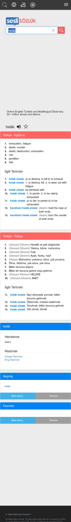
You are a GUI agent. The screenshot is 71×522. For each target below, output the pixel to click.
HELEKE (35, 274)
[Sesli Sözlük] (5, 5)
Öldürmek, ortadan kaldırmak (43, 302)
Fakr (33, 252)
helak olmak (16, 189)
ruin (11, 154)
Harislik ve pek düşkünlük (45, 244)
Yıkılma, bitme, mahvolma (45, 248)
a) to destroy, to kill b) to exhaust (44, 179)
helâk (7, 386)
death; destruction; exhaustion (26, 151)
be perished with (34, 189)
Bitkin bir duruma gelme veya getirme (30, 270)
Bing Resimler (12, 359)
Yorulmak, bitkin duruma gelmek (45, 305)
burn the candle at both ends (52, 217)
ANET (35, 278)
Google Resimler (13, 356)
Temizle (53, 395)
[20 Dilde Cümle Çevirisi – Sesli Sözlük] (14, 5)
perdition (14, 158)
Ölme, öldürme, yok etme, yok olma (29, 263)
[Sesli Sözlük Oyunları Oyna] (24, 5)
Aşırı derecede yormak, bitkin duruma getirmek (43, 296)
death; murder (17, 147)
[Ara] (61, 30)
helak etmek (16, 179)
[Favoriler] (25, 128)
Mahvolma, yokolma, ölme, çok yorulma (41, 259)
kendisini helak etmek (23, 208)
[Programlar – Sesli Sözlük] (33, 5)
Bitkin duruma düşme (21, 267)
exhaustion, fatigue (20, 143)
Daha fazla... (18, 395)
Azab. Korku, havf (41, 255)
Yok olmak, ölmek (37, 309)
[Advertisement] (35, 73)
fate (11, 162)
